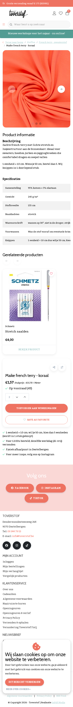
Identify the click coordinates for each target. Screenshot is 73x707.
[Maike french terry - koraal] (36, 89)
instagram (53, 488)
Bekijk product (29, 349)
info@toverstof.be (23, 536)
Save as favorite (38, 419)
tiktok (38, 498)
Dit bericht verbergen (24, 682)
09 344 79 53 (14, 531)
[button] (54, 367)
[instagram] (17, 545)
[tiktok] (27, 545)
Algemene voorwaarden (19, 696)
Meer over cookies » (18, 689)
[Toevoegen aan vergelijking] (62, 367)
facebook (22, 488)
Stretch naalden (17, 332)
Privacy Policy (44, 696)
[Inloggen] (54, 13)
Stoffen (31, 42)
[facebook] (7, 545)
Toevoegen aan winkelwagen (36, 408)
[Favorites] (61, 13)
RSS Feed (61, 696)
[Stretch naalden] (29, 295)
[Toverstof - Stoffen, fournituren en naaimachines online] (21, 13)
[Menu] (4, 25)
